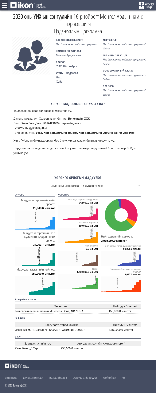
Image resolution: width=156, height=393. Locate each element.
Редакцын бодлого (58, 377)
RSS (123, 377)
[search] (146, 5)
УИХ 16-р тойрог (66, 66)
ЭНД (130, 148)
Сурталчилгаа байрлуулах (85, 377)
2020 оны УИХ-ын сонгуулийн (42, 16)
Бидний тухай (11, 377)
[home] (28, 5)
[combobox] (78, 185)
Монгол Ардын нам (68, 55)
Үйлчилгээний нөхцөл (33, 377)
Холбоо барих (109, 377)
